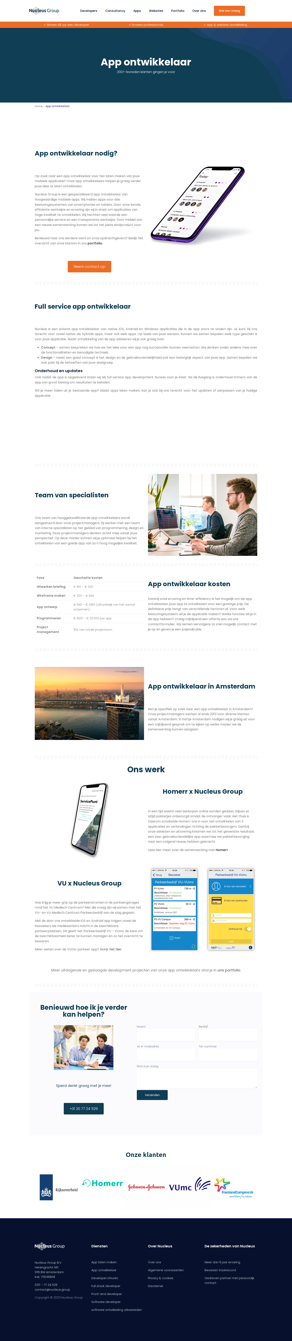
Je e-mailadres (148, 1046)
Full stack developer (105, 1286)
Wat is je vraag (147, 1066)
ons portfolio (229, 970)
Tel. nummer (208, 1046)
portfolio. (95, 243)
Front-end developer (106, 1294)
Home (39, 106)
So (93, 1302)
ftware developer (108, 1302)
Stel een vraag (229, 11)
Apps (137, 11)
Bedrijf (203, 1026)
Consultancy (115, 11)
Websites (156, 11)
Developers (88, 11)
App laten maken (104, 1262)
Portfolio (177, 11)
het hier (115, 949)
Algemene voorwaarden (166, 1270)
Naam (141, 1026)
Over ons (199, 11)
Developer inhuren (104, 1278)
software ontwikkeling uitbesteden (116, 1310)
